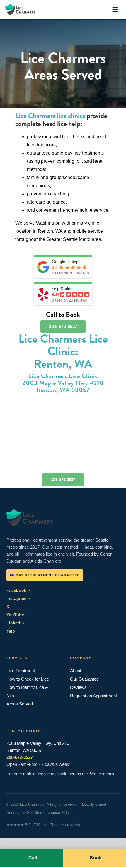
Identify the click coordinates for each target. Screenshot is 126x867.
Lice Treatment (20, 670)
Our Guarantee (84, 679)
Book (96, 857)
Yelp (10, 631)
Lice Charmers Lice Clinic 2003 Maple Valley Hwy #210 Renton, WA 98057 (63, 382)
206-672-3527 (19, 757)
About (75, 670)
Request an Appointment (93, 695)
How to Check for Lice (27, 679)
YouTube (15, 614)
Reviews (78, 687)
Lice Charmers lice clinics (50, 116)
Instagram (16, 598)
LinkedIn (15, 623)
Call (32, 857)
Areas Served (19, 703)
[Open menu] (115, 9)
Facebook (16, 590)
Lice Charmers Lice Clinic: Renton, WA (63, 351)
